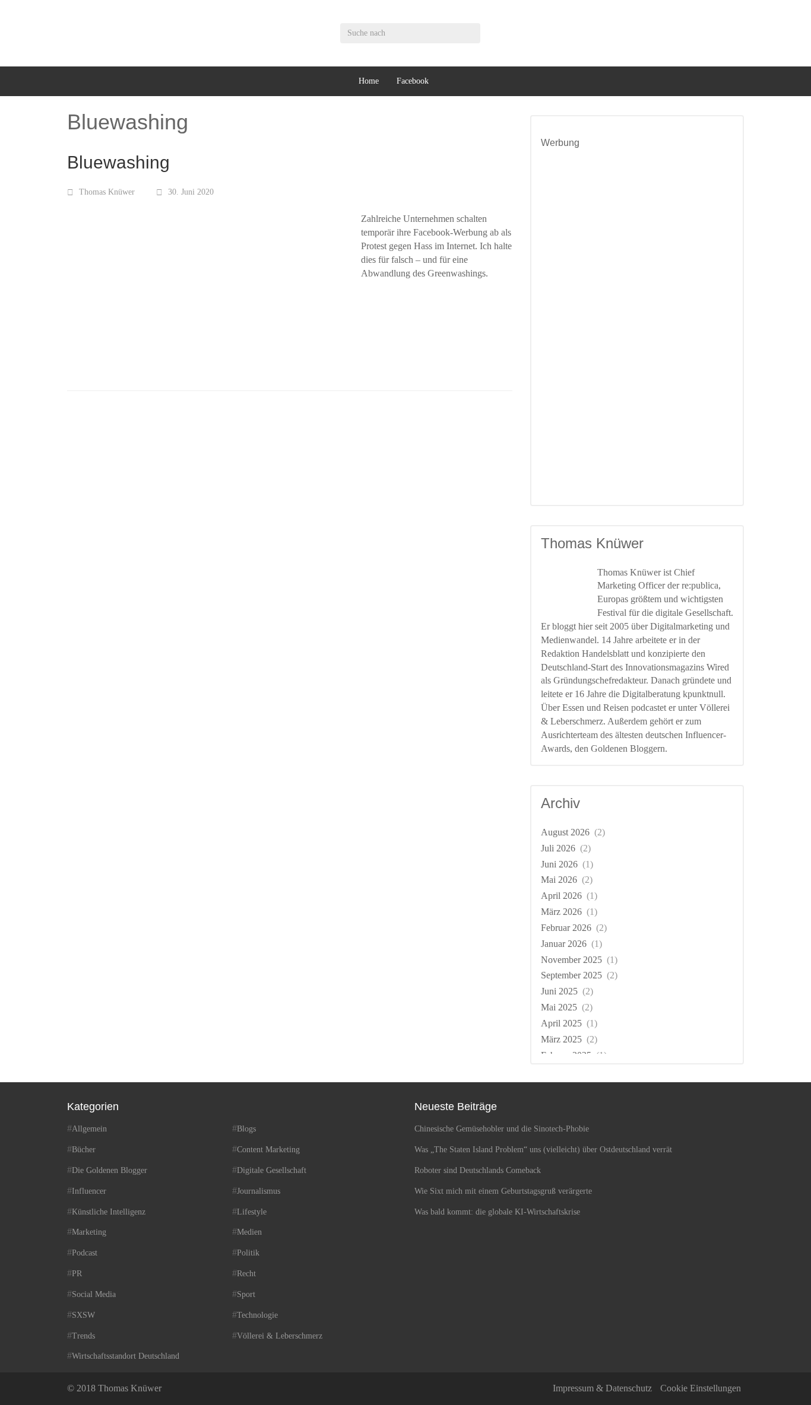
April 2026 (561, 896)
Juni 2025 (559, 991)
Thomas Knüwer (107, 191)
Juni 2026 (559, 864)
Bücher (84, 1149)
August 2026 (565, 832)
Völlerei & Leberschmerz (279, 1335)
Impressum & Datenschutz (602, 1388)
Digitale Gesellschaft (271, 1170)
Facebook (413, 81)
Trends (83, 1335)
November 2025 (571, 960)
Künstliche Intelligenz (108, 1211)
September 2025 (571, 975)
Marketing (89, 1232)
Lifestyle (252, 1211)
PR (77, 1273)
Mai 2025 (559, 1007)
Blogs (246, 1128)
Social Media (94, 1294)
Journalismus (258, 1191)
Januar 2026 (564, 944)
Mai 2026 (559, 880)
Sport (246, 1294)
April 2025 (561, 1023)
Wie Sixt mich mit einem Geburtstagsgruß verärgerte (503, 1191)
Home (369, 81)
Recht (246, 1273)
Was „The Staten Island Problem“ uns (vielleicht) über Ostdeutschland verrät (543, 1149)
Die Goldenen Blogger (109, 1170)
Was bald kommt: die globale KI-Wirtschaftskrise (497, 1211)
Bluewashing (118, 162)
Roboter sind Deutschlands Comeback (477, 1170)
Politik (248, 1252)
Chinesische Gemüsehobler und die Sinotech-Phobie (501, 1128)
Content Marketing (268, 1149)
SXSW (83, 1315)
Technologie (257, 1315)
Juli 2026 (558, 848)
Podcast (84, 1252)
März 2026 (561, 912)
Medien (249, 1232)
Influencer (89, 1191)
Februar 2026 (566, 928)
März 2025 (561, 1039)
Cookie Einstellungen (700, 1388)
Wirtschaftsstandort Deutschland (125, 1356)
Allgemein (89, 1128)
